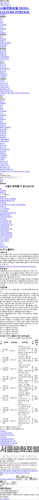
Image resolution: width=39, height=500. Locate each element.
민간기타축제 (4, 239)
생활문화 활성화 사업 (7, 200)
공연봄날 (3, 202)
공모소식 (3, 67)
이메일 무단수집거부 (7, 435)
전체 (1, 31)
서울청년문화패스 (6, 217)
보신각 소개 (4, 83)
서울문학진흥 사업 (6, 225)
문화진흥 (3, 55)
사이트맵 (3, 437)
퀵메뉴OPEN (13, 483)
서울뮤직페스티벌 (6, 235)
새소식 (2, 61)
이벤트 (2, 81)
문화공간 (3, 41)
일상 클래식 (4, 211)
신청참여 (3, 77)
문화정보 (3, 33)
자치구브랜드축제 (6, 237)
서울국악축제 (4, 231)
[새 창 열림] (19, 473)
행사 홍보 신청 (5, 89)
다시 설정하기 (5, 499)
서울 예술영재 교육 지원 (8, 213)
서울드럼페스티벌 (6, 229)
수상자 (2, 245)
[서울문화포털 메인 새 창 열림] (19, 457)
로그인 (2, 95)
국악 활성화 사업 (5, 221)
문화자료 (3, 39)
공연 (1, 18)
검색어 (2, 177)
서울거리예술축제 (6, 233)
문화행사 (3, 14)
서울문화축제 (4, 57)
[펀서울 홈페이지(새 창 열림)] (15, 171)
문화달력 (3, 29)
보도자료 (3, 71)
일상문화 (3, 51)
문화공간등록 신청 (6, 91)
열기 (9, 492)
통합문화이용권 (5, 215)
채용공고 (3, 73)
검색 (1, 179)
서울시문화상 (4, 59)
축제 (1, 23)
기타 (1, 27)
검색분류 (3, 175)
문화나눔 (3, 53)
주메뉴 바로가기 (5, 5)
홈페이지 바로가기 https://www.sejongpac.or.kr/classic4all (18, 266)
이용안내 (3, 431)
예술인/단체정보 (5, 43)
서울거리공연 (4, 87)
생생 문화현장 (4, 69)
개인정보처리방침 (6, 433)
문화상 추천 (4, 247)
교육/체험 (3, 25)
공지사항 (3, 65)
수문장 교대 (4, 85)
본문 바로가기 (4, 3)
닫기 (1, 173)
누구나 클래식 (4, 209)
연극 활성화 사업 (5, 223)
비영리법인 (4, 45)
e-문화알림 (3, 75)
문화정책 (3, 47)
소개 (1, 243)
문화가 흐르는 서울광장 (8, 198)
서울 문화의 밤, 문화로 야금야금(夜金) (13, 205)
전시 (1, 21)
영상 (1, 37)
